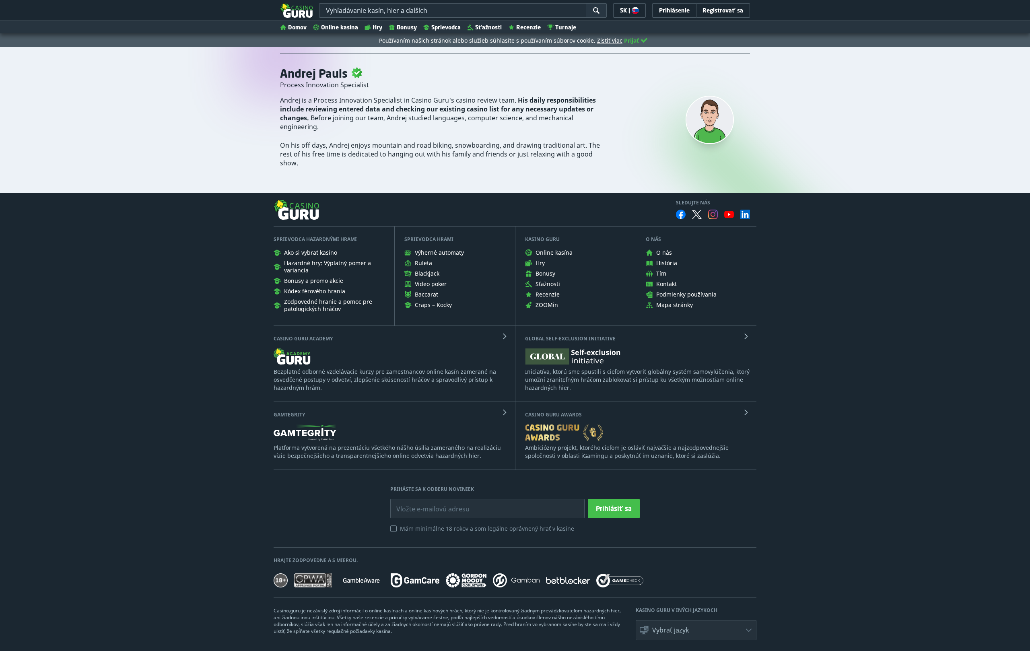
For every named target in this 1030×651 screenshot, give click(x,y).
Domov (297, 27)
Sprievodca (446, 27)
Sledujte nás (693, 203)
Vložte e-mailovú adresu (425, 503)
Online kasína (339, 27)
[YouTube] (729, 214)
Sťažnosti (488, 27)
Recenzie (528, 27)
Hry (377, 27)
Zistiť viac (609, 40)
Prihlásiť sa (614, 508)
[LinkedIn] (745, 214)
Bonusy (407, 27)
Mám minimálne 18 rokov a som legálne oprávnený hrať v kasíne (487, 528)
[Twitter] (697, 214)
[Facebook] (681, 214)
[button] (696, 630)
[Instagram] (713, 214)
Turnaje (565, 27)
